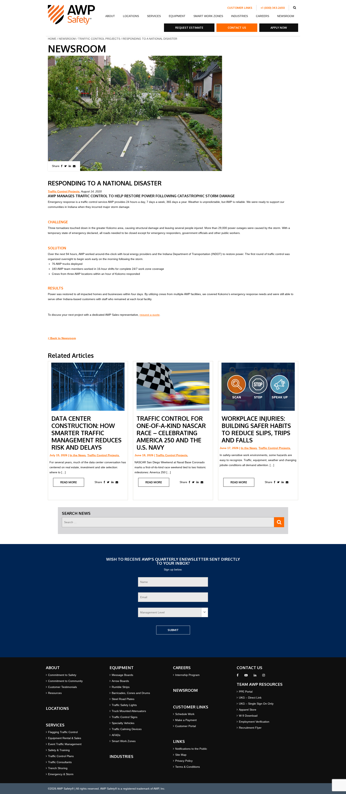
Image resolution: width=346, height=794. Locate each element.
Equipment (177, 16)
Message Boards (122, 675)
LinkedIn (255, 676)
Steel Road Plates (123, 699)
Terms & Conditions (187, 766)
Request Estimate (189, 27)
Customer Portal (185, 726)
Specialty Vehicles (123, 723)
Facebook (237, 676)
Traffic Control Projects (99, 38)
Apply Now (279, 27)
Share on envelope (74, 166)
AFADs (116, 735)
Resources (55, 693)
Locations (131, 16)
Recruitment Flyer (250, 727)
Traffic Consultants (60, 762)
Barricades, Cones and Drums (131, 693)
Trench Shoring (57, 768)
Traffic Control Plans (61, 756)
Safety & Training (59, 750)
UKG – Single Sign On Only (256, 703)
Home (52, 38)
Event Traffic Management (64, 744)
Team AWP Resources (260, 684)
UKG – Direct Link (250, 697)
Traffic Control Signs (124, 717)
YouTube (246, 676)
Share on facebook (61, 166)
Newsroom (285, 16)
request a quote (150, 314)
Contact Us (237, 27)
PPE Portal (245, 691)
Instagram (263, 676)
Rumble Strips (121, 687)
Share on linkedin (70, 166)
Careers (262, 16)
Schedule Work (184, 714)
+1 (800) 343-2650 (273, 7)
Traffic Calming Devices (127, 729)
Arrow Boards (120, 681)
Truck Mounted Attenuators (129, 711)
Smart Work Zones (208, 16)
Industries (239, 16)
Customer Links (239, 7)
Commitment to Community (65, 681)
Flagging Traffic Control (63, 732)
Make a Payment (186, 720)
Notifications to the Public (191, 748)
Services (154, 16)
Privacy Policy (184, 760)
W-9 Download (248, 715)
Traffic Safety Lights (124, 705)
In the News (78, 455)
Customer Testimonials (62, 687)
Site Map (180, 754)
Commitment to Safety (62, 675)
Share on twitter (65, 166)
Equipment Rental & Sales (64, 738)
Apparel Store (247, 709)
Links (179, 741)
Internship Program (187, 675)
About (110, 16)
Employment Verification (254, 721)
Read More (68, 482)
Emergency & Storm (60, 774)
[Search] (279, 522)
